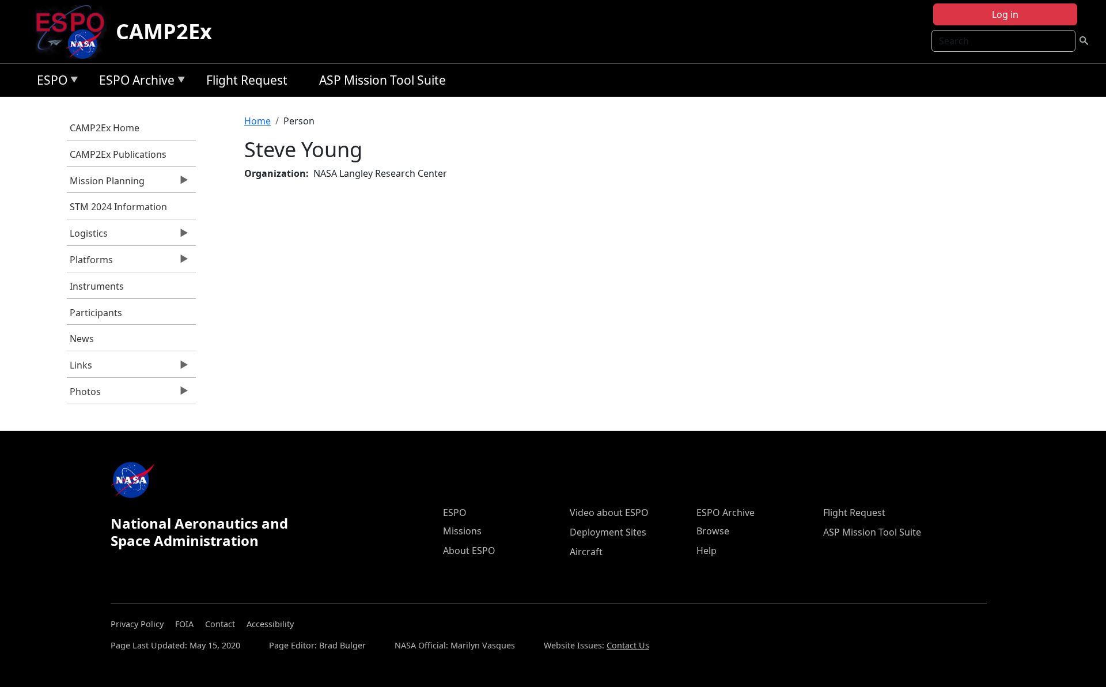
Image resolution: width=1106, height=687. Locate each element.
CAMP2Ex (164, 31)
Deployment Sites (608, 532)
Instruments (97, 286)
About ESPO (469, 550)
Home (257, 121)
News (82, 338)
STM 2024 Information (118, 206)
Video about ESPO (609, 512)
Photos (84, 394)
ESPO (49, 82)
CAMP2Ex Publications (118, 154)
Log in (1005, 14)
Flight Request (246, 80)
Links (79, 368)
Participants (96, 312)
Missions (462, 531)
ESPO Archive (134, 82)
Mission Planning (106, 183)
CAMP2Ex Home (104, 128)
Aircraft (586, 551)
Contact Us (628, 645)
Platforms (90, 262)
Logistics (87, 236)
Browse (712, 531)
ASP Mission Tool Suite (382, 80)
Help (706, 550)
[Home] (74, 31)
